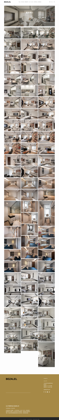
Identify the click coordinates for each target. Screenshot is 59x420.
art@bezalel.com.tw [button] (47, 389)
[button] (54, 1)
